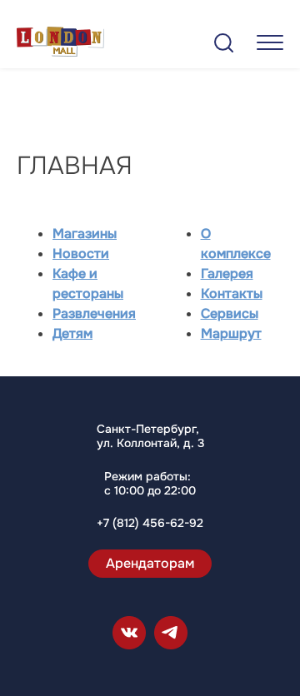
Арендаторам (150, 563)
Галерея (227, 273)
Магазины (84, 233)
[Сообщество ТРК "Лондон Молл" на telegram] (171, 632)
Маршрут (231, 333)
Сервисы (229, 313)
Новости (80, 253)
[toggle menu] (270, 42)
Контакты (231, 293)
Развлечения (94, 313)
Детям (72, 333)
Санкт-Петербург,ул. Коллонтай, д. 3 (150, 436)
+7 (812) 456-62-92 (150, 523)
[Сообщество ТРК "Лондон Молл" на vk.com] (129, 632)
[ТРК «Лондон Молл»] (60, 44)
